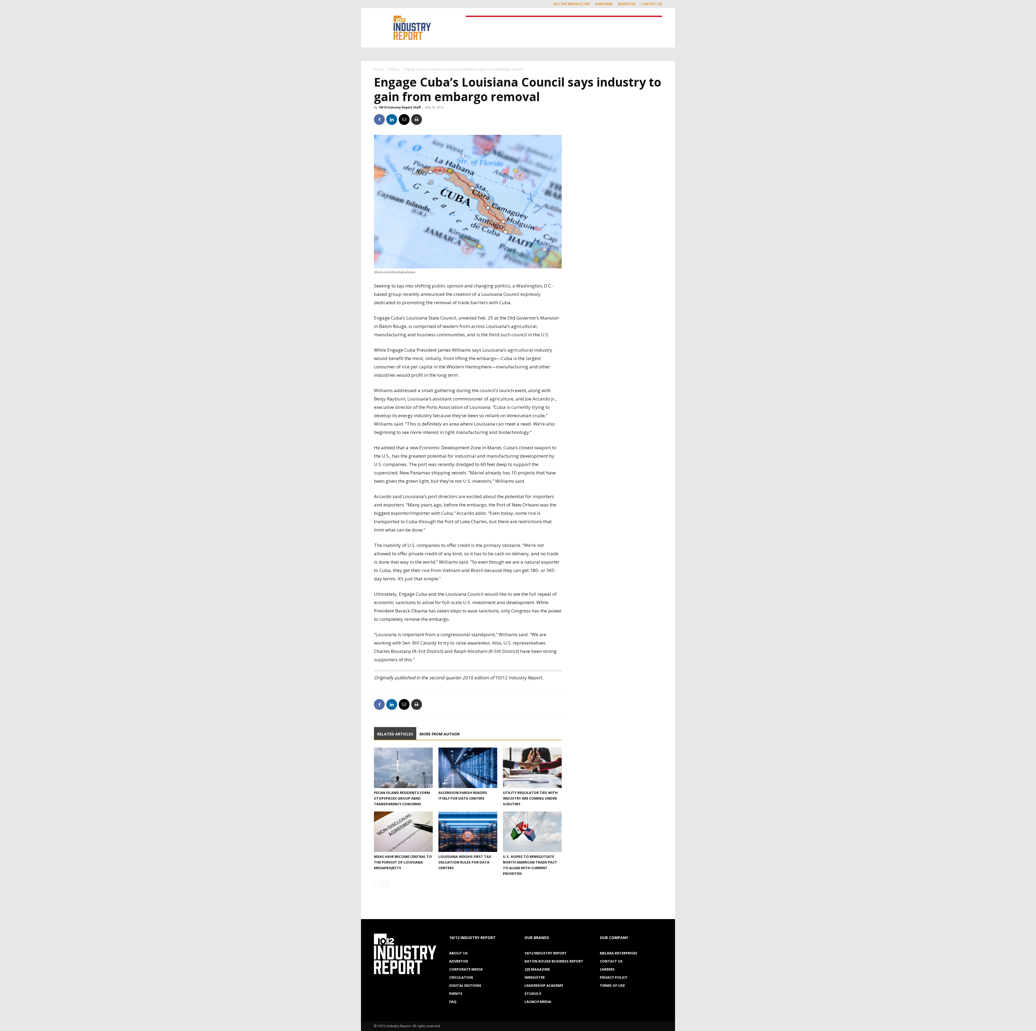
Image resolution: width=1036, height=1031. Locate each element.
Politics (393, 69)
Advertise (627, 4)
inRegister (534, 977)
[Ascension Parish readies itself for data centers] (467, 768)
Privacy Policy (613, 977)
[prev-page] (377, 884)
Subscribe (604, 4)
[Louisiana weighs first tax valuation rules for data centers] (467, 831)
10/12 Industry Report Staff (400, 107)
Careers (607, 969)
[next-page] (386, 884)
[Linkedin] (391, 119)
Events (455, 993)
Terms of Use (612, 985)
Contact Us (651, 4)
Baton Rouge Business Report (553, 961)
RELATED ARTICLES (395, 734)
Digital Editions (465, 985)
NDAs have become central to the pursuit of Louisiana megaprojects (403, 862)
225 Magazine (537, 969)
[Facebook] (379, 119)
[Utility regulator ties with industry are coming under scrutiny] (532, 768)
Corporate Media (466, 969)
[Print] (416, 119)
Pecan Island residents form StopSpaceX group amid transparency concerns (402, 798)
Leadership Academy (543, 985)
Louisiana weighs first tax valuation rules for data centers (464, 862)
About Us (458, 953)
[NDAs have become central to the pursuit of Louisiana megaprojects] (403, 831)
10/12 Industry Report (545, 953)
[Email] (404, 119)
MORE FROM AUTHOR (440, 734)
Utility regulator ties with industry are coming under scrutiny (530, 798)
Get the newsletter (571, 4)
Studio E (532, 993)
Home (378, 69)
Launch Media (537, 1001)
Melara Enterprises (618, 953)
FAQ (452, 1001)
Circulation (461, 977)
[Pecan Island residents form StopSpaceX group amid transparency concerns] (403, 768)
